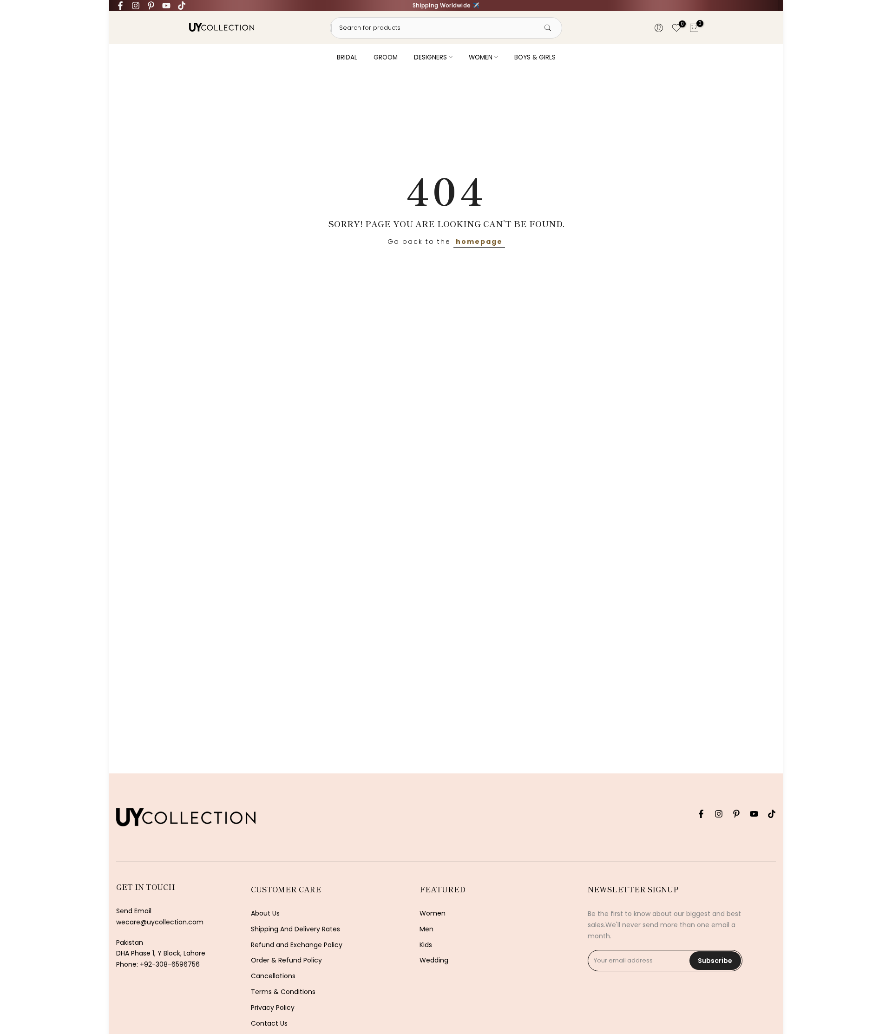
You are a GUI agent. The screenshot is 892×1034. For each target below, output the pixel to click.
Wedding (434, 960)
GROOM (386, 57)
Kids (426, 945)
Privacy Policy (273, 1007)
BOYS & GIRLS (535, 57)
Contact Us (269, 1023)
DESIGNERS (430, 57)
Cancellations (273, 976)
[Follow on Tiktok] (181, 5)
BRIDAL (347, 57)
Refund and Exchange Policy (296, 945)
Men (426, 929)
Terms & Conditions (283, 992)
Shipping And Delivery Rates (295, 929)
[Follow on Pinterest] (151, 5)
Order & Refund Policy (286, 960)
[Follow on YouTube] (166, 5)
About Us (265, 913)
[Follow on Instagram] (135, 5)
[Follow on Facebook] (120, 5)
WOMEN (480, 57)
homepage (479, 241)
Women (433, 913)
